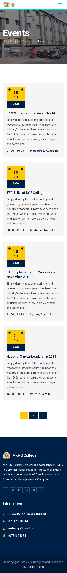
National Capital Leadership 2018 (31, 356)
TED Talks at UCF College (25, 193)
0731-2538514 (18, 521)
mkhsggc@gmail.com (22, 528)
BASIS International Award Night (31, 113)
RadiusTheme (35, 567)
